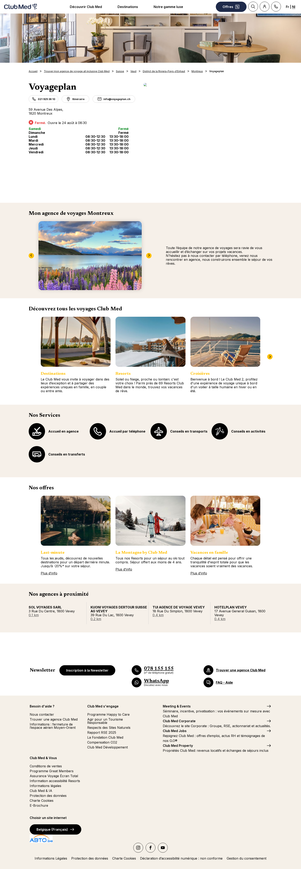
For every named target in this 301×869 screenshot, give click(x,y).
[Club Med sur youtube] (163, 848)
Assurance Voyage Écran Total (54, 776)
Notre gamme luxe (168, 7)
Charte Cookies (41, 800)
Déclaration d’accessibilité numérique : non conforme (181, 858)
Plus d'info (49, 573)
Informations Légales (51, 858)
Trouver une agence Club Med (54, 719)
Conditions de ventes (46, 766)
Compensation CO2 (102, 742)
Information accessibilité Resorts (55, 781)
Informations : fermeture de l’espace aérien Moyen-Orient (53, 726)
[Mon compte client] (264, 6)
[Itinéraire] (207, 84)
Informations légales (45, 786)
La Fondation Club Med (105, 737)
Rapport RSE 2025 (101, 732)
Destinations (128, 7)
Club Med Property (178, 745)
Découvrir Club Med (86, 7)
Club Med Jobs (175, 730)
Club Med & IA (41, 791)
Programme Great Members (52, 771)
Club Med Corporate (179, 721)
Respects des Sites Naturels (108, 727)
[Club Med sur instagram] (138, 848)
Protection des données (48, 796)
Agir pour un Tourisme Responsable (105, 721)
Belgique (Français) (52, 829)
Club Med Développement (107, 747)
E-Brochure (39, 805)
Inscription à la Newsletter (87, 670)
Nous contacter (42, 714)
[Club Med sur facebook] (150, 848)
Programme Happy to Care (108, 714)
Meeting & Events (177, 706)
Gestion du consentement (246, 858)
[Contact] (276, 6)
